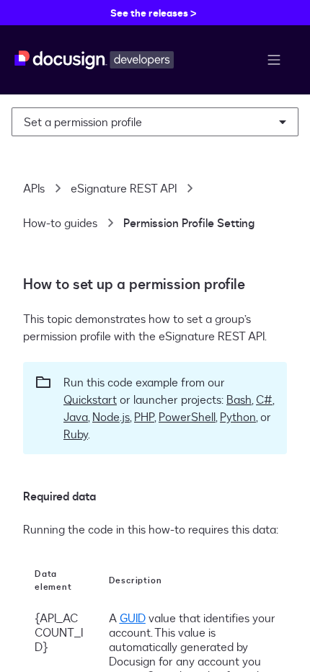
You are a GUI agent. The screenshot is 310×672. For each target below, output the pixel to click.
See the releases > (153, 12)
